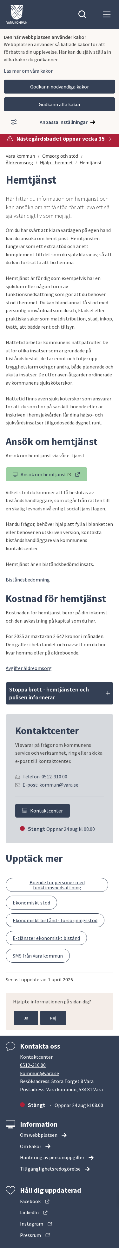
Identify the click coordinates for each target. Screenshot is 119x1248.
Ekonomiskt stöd (31, 902)
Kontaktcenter (46, 810)
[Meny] (107, 14)
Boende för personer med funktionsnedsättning (57, 885)
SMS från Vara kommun (38, 956)
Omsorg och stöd (60, 156)
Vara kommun (20, 156)
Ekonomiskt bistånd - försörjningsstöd (55, 920)
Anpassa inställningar (64, 122)
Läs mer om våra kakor (28, 71)
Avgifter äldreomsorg (29, 668)
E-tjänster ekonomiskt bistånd (46, 938)
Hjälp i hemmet (56, 163)
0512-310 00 (33, 1065)
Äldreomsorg (19, 163)
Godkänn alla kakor (60, 104)
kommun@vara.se (39, 1073)
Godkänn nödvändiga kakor (59, 86)
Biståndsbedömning (28, 579)
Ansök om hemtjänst (54, 475)
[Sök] (82, 14)
